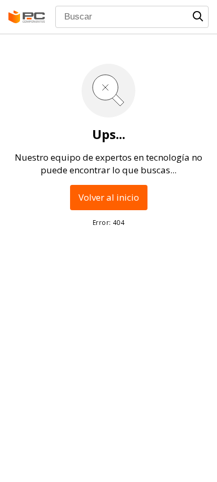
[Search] (198, 16)
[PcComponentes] (26, 17)
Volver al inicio (108, 197)
